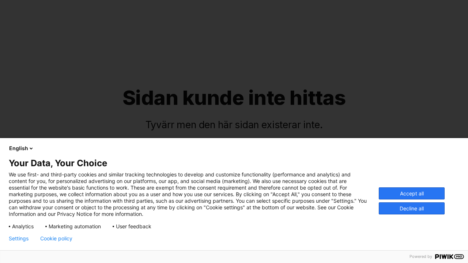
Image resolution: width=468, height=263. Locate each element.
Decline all (412, 208)
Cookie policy (56, 238)
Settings (19, 238)
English (18, 148)
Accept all (412, 193)
